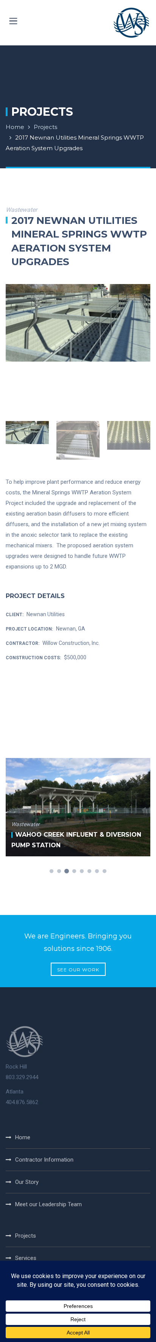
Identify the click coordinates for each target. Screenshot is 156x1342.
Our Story (27, 1182)
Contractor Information (44, 1159)
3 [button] (66, 871)
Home (15, 126)
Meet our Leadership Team (48, 1204)
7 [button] (97, 871)
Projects (45, 126)
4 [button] (74, 871)
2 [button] (59, 871)
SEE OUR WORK (78, 969)
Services (25, 1258)
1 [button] (51, 871)
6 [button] (89, 871)
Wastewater (25, 824)
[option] (78, 323)
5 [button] (82, 871)
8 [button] (104, 871)
